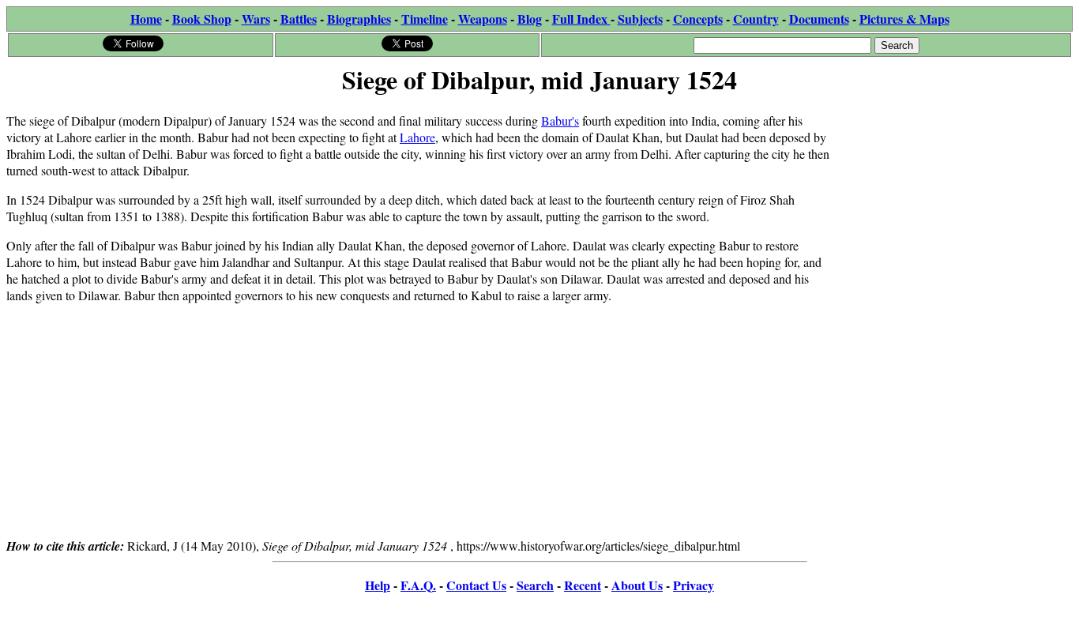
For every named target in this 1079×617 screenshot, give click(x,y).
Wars (256, 18)
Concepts (698, 18)
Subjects (640, 18)
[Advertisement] (954, 199)
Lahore (417, 137)
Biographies (359, 18)
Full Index (581, 18)
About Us (637, 585)
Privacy (693, 585)
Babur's (560, 120)
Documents (819, 18)
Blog (529, 18)
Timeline (424, 18)
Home (146, 18)
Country (756, 18)
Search (535, 585)
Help (377, 585)
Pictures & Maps (904, 18)
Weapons (482, 18)
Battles (298, 18)
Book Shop (201, 18)
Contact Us (476, 585)
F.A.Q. (418, 585)
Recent (582, 585)
